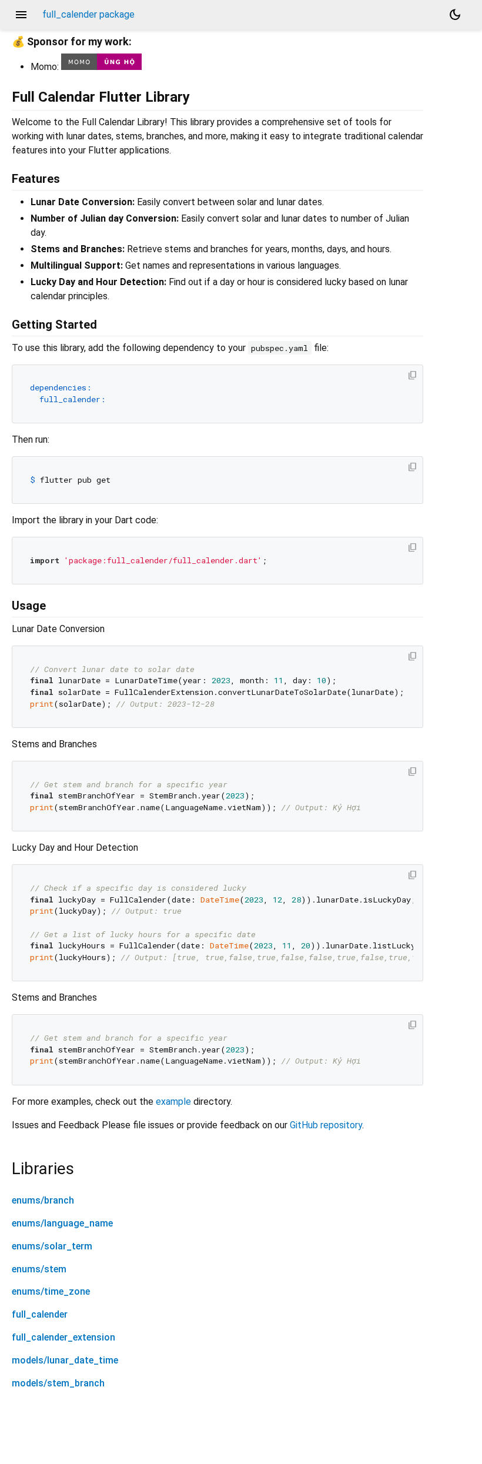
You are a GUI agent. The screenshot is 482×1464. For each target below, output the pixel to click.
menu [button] (21, 15)
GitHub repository (326, 1125)
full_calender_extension (63, 1337)
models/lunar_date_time (65, 1360)
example (173, 1101)
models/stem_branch (58, 1383)
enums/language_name (62, 1223)
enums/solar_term (52, 1246)
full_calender (40, 1314)
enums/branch (43, 1200)
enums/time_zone (51, 1291)
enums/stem (39, 1269)
